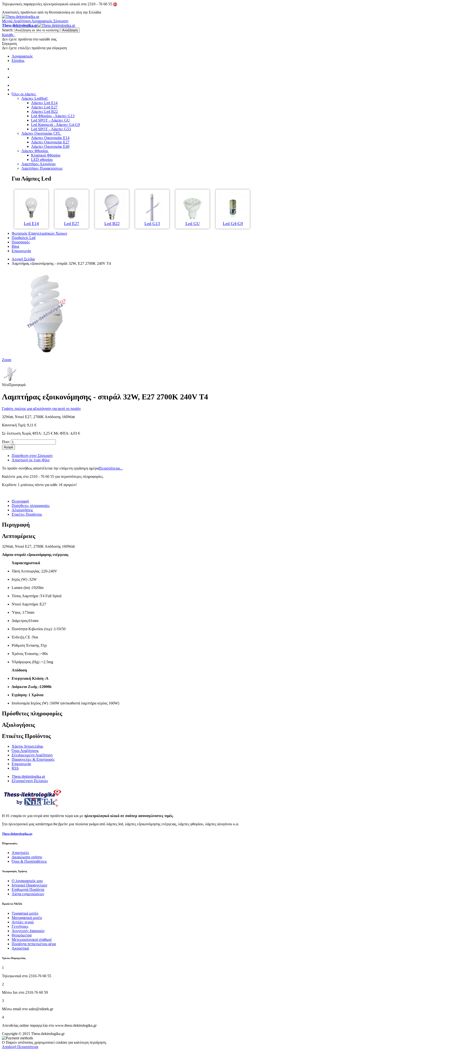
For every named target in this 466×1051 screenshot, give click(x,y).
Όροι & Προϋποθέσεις (29, 861)
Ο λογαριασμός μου (27, 881)
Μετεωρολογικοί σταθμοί (31, 939)
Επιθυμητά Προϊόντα (28, 889)
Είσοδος (18, 60)
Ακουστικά (20, 948)
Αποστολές (20, 853)
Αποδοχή (9, 1047)
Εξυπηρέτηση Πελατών (30, 781)
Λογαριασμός (22, 56)
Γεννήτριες (20, 926)
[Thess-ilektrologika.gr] (20, 17)
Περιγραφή (20, 501)
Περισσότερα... (111, 468)
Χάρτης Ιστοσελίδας (27, 746)
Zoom (6, 360)
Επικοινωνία (21, 764)
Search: (7, 30)
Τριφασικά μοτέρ (25, 913)
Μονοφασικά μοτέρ (27, 918)
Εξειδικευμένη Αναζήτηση (32, 755)
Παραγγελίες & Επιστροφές (33, 759)
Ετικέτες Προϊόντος (27, 514)
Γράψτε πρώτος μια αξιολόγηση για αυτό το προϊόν (41, 408)
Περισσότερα (27, 1047)
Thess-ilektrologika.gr (28, 776)
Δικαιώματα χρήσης (27, 857)
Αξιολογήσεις (22, 510)
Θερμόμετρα (22, 935)
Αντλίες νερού (23, 922)
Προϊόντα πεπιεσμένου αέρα (34, 944)
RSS (15, 768)
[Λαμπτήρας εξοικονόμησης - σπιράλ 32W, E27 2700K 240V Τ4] (10, 380)
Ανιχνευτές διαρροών (28, 931)
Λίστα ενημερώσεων (28, 894)
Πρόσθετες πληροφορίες (31, 506)
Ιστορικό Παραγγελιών (29, 885)
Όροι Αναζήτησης (25, 751)
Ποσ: (6, 442)
